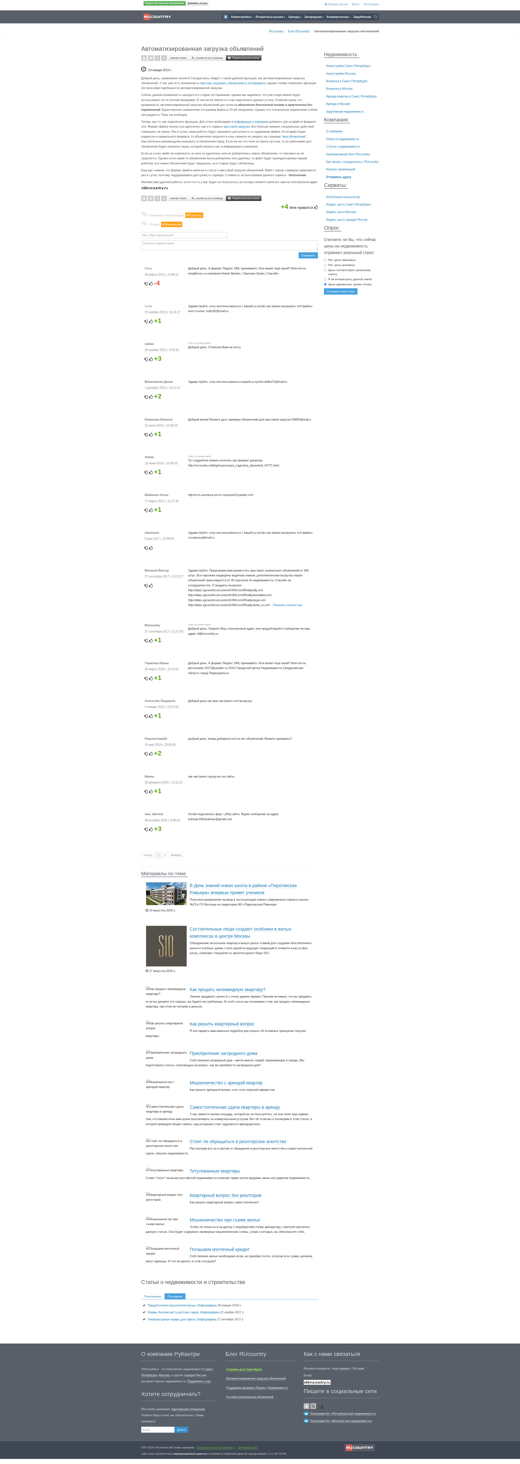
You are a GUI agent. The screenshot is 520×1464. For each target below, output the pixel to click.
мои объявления (294, 136)
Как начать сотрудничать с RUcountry (352, 161)
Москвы (164, 1375)
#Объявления (171, 224)
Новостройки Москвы (341, 73)
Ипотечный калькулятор (343, 196)
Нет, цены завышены (342, 259)
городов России (195, 1375)
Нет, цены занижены (341, 265)
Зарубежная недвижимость (345, 111)
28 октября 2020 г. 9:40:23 (162, 820)
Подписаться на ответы (300, 290)
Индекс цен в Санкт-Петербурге (348, 204)
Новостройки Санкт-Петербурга (348, 65)
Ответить (279, 290)
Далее (181, 1429)
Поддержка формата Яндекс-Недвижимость (257, 1387)
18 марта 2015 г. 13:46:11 (162, 274)
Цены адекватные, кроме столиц (350, 284)
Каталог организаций (340, 169)
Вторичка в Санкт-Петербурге (346, 81)
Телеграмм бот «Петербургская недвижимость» (343, 1413)
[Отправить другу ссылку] (322, 1405)
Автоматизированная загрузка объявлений (256, 1378)
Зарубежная (362, 16)
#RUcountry (194, 215)
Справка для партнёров (244, 1369)
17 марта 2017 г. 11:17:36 (162, 501)
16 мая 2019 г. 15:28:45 (160, 744)
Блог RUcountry (299, 31)
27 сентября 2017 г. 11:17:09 (164, 631)
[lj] (157, 58)
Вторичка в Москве (339, 88)
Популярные (152, 1296)
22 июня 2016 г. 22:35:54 (161, 425)
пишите (344, 1368)
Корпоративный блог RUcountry (348, 154)
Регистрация (371, 4)
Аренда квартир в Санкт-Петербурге (351, 96)
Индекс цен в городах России (346, 219)
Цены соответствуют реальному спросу (349, 272)
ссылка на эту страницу (209, 57)
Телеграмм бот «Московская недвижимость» (341, 1421)
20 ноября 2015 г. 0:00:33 (162, 349)
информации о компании (251, 121)
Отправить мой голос (341, 291)
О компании (334, 131)
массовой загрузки (237, 126)
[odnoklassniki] (164, 58)
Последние (175, 1296)
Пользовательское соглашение (215, 1447)
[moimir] (151, 58)
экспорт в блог (178, 57)
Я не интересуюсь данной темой (350, 279)
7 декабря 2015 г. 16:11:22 (162, 387)
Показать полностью (287, 605)
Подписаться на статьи (245, 57)
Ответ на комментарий (199, 343)
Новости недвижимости (342, 139)
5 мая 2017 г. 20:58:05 (159, 538)
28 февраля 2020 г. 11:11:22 (163, 782)
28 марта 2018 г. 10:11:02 (162, 669)
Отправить (308, 255)
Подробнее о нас (199, 1381)
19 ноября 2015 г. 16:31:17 (162, 312)
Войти (355, 4)
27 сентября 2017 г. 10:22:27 (164, 576)
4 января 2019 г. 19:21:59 (162, 706)
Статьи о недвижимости (343, 146)
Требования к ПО (247, 1447)
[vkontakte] (144, 58)
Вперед (176, 855)
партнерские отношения (188, 1409)
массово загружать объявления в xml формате (233, 83)
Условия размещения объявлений (249, 1397)
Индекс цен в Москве (341, 212)
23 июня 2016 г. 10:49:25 (161, 463)
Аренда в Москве (338, 103)
